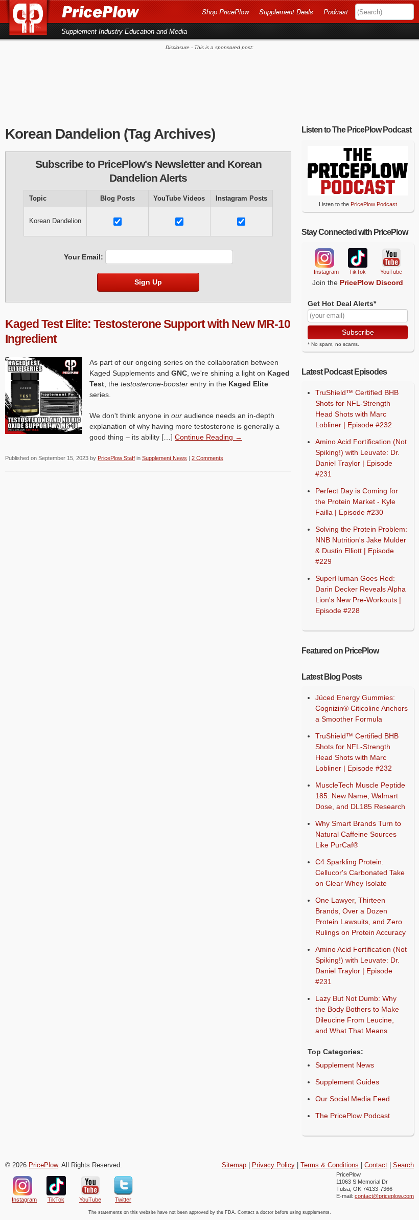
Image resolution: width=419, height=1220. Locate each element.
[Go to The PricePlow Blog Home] (72, 11)
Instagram (324, 258)
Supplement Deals (286, 11)
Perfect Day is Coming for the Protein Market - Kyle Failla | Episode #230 (356, 501)
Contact (375, 1165)
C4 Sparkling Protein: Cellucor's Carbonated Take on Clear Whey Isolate (360, 872)
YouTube (390, 258)
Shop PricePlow (225, 11)
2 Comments (207, 458)
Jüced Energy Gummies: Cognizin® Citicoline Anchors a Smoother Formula (361, 708)
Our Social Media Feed (352, 1099)
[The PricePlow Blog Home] (32, 18)
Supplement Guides (347, 1082)
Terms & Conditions (329, 1165)
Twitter (123, 1185)
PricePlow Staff (116, 458)
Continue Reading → (208, 437)
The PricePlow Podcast (352, 1116)
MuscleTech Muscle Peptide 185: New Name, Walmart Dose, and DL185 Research (360, 796)
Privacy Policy (273, 1165)
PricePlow (43, 1165)
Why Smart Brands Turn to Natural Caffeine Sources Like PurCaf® (358, 834)
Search (403, 1165)
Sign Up (148, 282)
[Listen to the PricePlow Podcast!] (358, 193)
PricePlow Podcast (374, 204)
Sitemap (234, 1165)
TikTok (357, 258)
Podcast (335, 11)
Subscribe (358, 332)
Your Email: (83, 257)
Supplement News (164, 458)
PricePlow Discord (371, 282)
